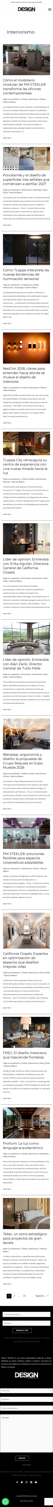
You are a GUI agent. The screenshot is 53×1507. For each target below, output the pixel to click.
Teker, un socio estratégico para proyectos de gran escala (25, 1238)
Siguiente (40, 1296)
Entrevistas (26, 578)
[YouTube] (36, 1482)
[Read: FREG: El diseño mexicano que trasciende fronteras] (26, 1032)
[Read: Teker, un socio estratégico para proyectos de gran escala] (26, 1213)
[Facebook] (17, 1482)
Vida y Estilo (44, 972)
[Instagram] (26, 1482)
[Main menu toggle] (50, 9)
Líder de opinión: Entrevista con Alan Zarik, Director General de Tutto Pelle (26, 664)
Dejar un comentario (11, 99)
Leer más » (7, 137)
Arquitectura (26, 285)
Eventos (24, 387)
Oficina (42, 99)
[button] (5, 1501)
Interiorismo (33, 99)
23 (24, 1296)
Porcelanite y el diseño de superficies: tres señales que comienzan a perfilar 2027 (26, 179)
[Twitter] (22, 1482)
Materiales (37, 190)
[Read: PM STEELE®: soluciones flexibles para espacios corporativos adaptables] (26, 833)
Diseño (24, 99)
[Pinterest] (31, 1482)
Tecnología (18, 287)
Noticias (6, 482)
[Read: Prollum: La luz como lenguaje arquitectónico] (26, 1123)
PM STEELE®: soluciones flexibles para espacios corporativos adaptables (23, 858)
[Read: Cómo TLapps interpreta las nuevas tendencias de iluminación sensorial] (26, 249)
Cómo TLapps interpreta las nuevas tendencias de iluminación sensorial (26, 274)
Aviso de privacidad (26, 1501)
